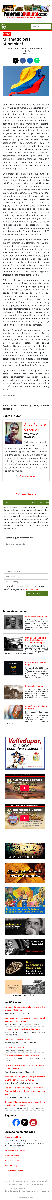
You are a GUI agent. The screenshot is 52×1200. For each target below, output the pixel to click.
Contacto (9, 1181)
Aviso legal (41, 1181)
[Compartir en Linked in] (30, 61)
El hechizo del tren (13, 1137)
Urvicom (30, 1197)
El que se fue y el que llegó (35, 663)
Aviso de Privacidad (33, 589)
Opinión (6, 34)
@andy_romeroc (27, 476)
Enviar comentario (37, 593)
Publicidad (31, 1181)
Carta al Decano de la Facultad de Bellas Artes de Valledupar (35, 640)
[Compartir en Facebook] (23, 61)
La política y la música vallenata (36, 707)
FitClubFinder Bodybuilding (16, 1150)
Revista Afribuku (12, 1160)
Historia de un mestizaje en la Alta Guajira (23, 1029)
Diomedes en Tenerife (14, 1047)
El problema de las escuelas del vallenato (23, 1055)
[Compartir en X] (16, 61)
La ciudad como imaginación (17, 1039)
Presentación (19, 1181)
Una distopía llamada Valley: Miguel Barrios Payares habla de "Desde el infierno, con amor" (25, 1091)
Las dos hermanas (34, 686)
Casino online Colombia (15, 1170)
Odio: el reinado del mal (36, 616)
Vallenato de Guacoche (31, 435)
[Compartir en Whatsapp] (37, 60)
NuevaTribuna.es (12, 1155)
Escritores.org (11, 1165)
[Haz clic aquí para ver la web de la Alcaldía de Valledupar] (25, 753)
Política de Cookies (17, 1184)
